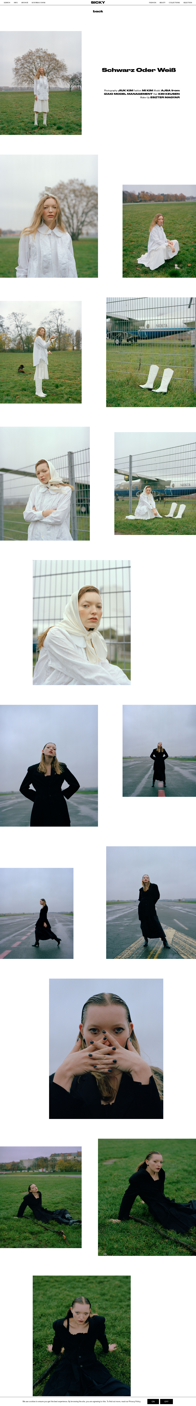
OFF (166, 1401)
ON (153, 1401)
